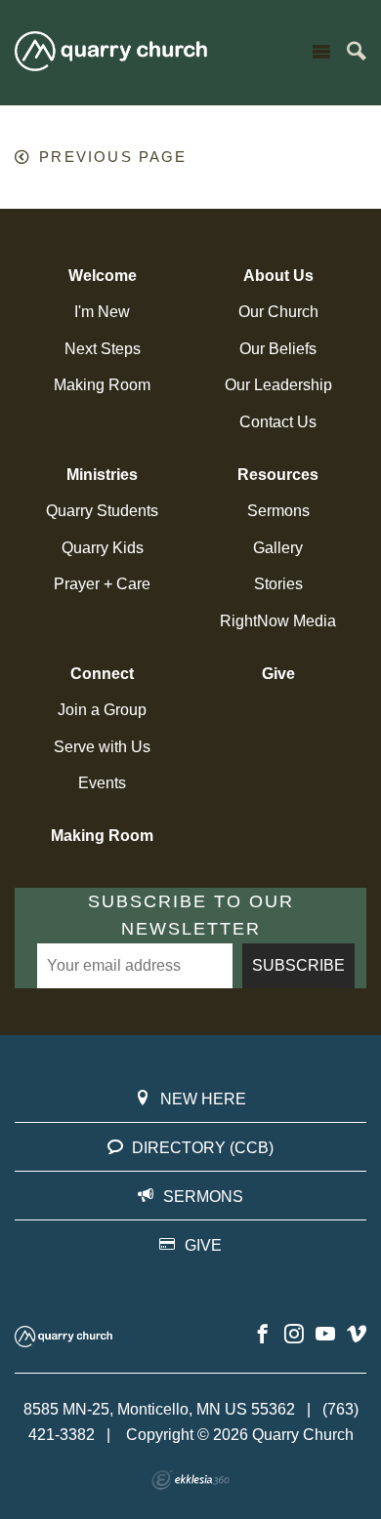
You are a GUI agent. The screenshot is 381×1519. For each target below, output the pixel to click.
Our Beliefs (278, 348)
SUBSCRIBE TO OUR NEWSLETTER (191, 915)
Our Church (278, 311)
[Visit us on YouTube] (325, 1334)
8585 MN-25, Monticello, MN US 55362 (159, 1409)
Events (102, 783)
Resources (277, 474)
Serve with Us (102, 747)
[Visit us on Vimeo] (356, 1334)
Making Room (102, 385)
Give (278, 673)
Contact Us (278, 422)
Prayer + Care (102, 584)
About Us (278, 275)
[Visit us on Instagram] (294, 1334)
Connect (102, 673)
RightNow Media (278, 621)
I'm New (102, 311)
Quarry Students (102, 510)
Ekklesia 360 (190, 1480)
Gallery (278, 548)
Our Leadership (278, 385)
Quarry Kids (103, 548)
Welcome (102, 275)
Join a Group (102, 709)
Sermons (278, 510)
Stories (278, 584)
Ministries (102, 474)
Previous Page (113, 157)
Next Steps (102, 348)
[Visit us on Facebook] (263, 1334)
